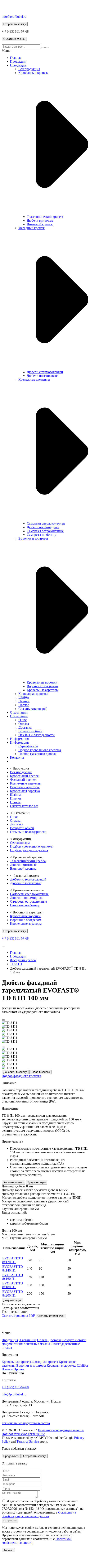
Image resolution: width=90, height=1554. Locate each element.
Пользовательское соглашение (23, 1434)
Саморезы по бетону (41, 534)
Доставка (25, 727)
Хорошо (8, 1550)
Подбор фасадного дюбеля (37, 754)
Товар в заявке (40, 1071)
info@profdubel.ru (14, 16)
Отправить (10, 1520)
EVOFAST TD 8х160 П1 (12, 1276)
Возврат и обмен (30, 731)
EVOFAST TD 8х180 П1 (12, 1285)
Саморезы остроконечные (45, 531)
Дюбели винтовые (40, 220)
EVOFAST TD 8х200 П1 (12, 1293)
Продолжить (11, 1456)
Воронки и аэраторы (33, 538)
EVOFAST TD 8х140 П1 (12, 1268)
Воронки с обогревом (42, 686)
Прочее (23, 705)
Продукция (18, 61)
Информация (19, 738)
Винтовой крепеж (40, 224)
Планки (24, 701)
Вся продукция (29, 69)
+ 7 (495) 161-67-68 (15, 938)
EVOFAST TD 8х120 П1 (12, 1260)
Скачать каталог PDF (50, 1315)
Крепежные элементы (34, 379)
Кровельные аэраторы (42, 690)
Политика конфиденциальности (61, 1430)
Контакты (17, 757)
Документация (37, 1182)
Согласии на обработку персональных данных (39, 1514)
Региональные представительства (26, 1423)
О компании (19, 712)
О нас (22, 720)
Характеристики (13, 1182)
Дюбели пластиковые (42, 375)
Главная (15, 57)
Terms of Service (28, 1441)
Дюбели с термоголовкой (45, 372)
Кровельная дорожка (33, 693)
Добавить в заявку (15, 1071)
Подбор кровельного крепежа (39, 750)
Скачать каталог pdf (32, 708)
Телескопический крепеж (45, 216)
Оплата (23, 723)
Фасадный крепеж (31, 228)
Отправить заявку (34, 1456)
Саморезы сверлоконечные (46, 523)
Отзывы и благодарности (36, 735)
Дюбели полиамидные (43, 527)
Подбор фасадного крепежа (21, 1076)
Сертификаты (28, 746)
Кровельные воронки (42, 682)
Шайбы (23, 697)
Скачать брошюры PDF (19, 1315)
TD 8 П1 (16, 964)
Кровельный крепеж (33, 72)
